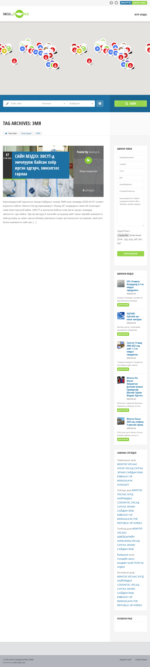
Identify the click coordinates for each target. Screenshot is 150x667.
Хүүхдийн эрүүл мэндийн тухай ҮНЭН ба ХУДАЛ (130, 563)
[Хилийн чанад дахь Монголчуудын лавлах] (16, 14)
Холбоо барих (141, 660)
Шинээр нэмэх (139, 2)
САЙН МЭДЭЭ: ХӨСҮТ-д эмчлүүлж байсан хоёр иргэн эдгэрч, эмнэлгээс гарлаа (37, 165)
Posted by (88, 152)
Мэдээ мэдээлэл (88, 171)
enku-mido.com (19, 663)
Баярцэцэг (123, 554)
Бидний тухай (125, 660)
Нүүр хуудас (140, 14)
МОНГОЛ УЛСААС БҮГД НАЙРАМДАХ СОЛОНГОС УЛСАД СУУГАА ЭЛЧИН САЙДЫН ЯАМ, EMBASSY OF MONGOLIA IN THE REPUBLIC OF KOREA (129, 506)
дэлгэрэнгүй (123, 305)
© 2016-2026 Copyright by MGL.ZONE (18, 660)
